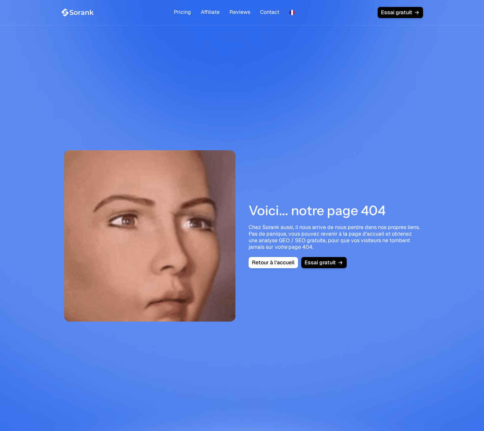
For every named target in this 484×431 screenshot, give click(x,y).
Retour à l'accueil (273, 262)
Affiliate (210, 12)
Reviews (239, 12)
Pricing (182, 12)
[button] (292, 12)
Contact (269, 12)
